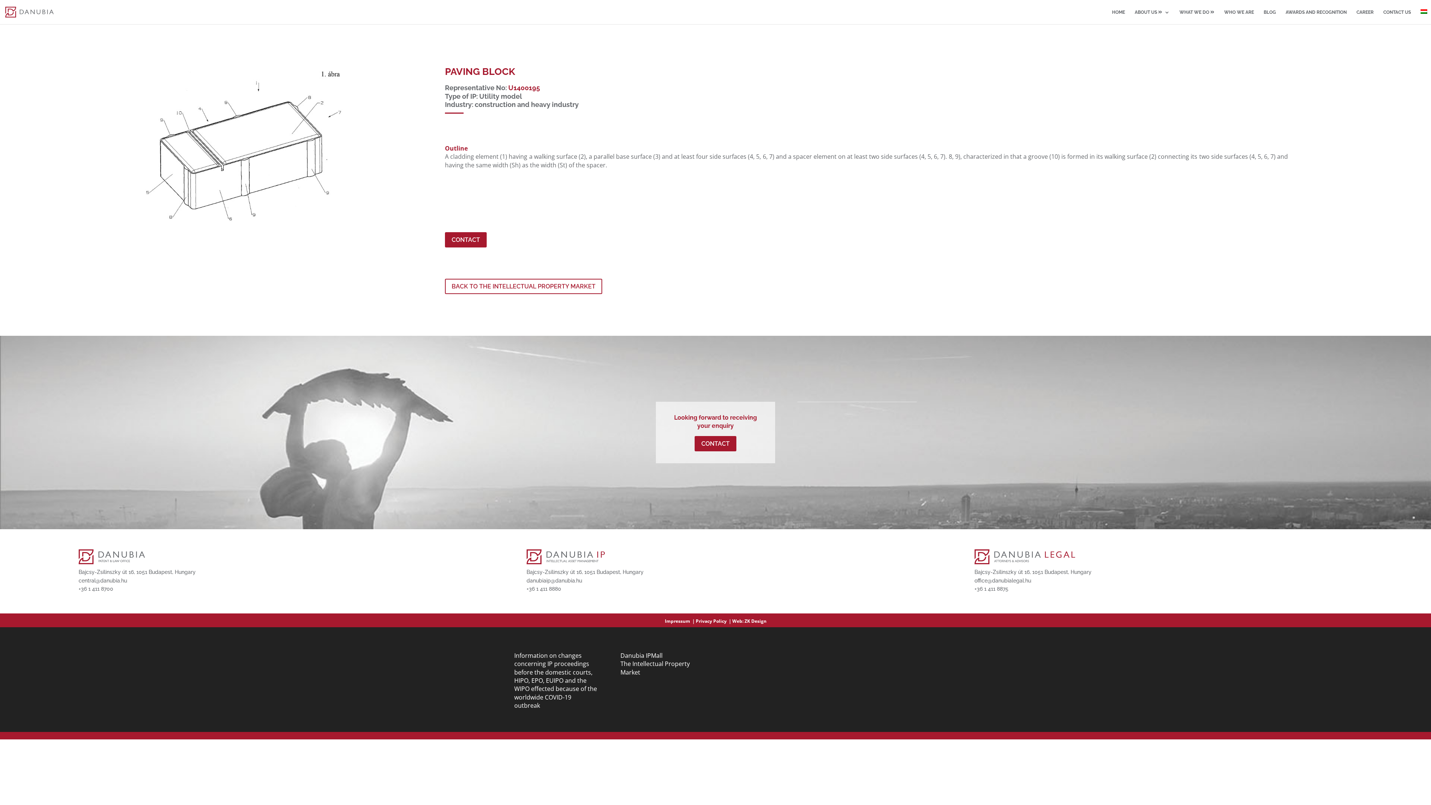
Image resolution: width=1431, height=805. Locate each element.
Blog (1270, 12)
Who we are (1239, 12)
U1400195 (524, 88)
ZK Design (756, 621)
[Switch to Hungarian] (1424, 16)
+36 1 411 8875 (991, 589)
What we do (1194, 12)
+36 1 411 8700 (96, 589)
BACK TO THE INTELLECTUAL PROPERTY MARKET (524, 286)
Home (1118, 12)
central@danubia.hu (103, 581)
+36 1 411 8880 (544, 589)
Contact (466, 239)
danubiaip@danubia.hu (554, 581)
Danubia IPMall (641, 655)
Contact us (1397, 12)
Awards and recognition (1316, 12)
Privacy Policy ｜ (714, 621)
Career (1365, 12)
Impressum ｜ (680, 621)
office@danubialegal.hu (1002, 581)
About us (1146, 12)
